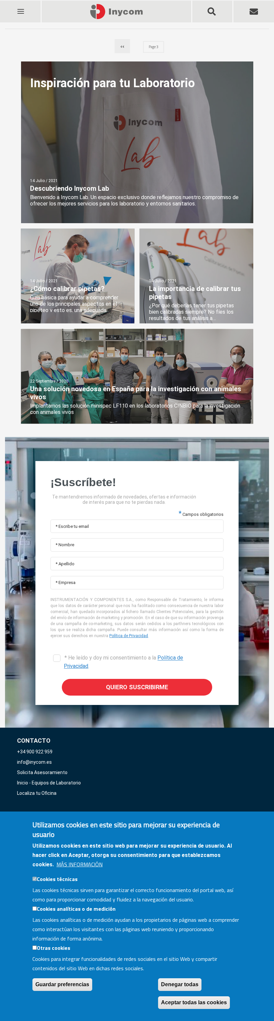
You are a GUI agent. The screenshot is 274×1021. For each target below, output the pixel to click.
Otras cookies (53, 948)
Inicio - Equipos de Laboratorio (49, 782)
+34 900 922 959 (34, 751)
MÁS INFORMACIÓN (79, 864)
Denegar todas (179, 984)
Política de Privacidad (128, 635)
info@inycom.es (34, 762)
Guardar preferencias (62, 984)
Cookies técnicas (57, 879)
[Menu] (20, 7)
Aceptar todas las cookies (194, 1002)
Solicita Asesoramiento (42, 772)
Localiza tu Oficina (36, 793)
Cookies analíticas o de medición (76, 909)
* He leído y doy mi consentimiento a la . (123, 662)
